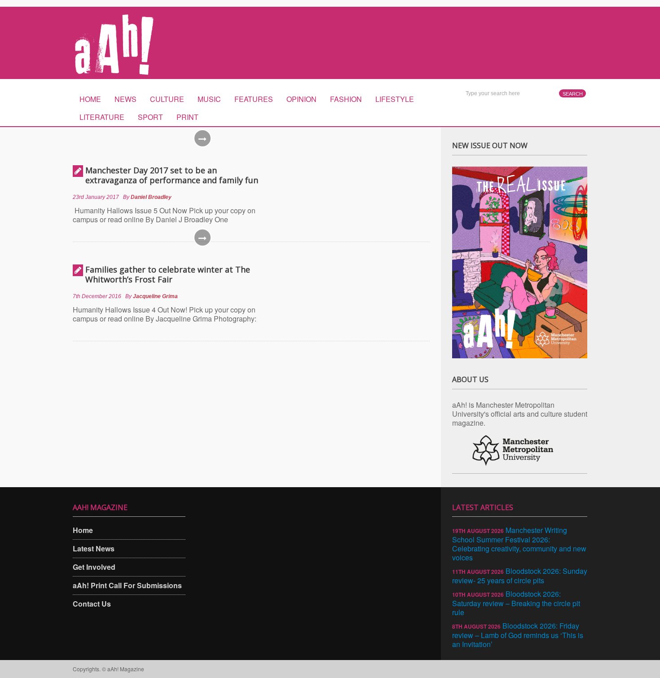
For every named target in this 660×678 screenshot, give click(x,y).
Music (209, 99)
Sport (150, 117)
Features (253, 99)
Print (187, 117)
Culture (167, 99)
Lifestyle (394, 99)
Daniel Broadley (151, 197)
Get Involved (94, 567)
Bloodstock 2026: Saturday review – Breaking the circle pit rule (516, 603)
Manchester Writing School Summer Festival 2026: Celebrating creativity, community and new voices (519, 544)
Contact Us (92, 604)
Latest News (93, 548)
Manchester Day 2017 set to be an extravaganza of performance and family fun (171, 175)
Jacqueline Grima (155, 296)
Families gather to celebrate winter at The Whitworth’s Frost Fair (167, 274)
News (125, 99)
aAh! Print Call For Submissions (127, 585)
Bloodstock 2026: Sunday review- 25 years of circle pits (519, 576)
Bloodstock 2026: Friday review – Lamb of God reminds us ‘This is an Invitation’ (517, 635)
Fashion (346, 99)
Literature (101, 117)
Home (90, 99)
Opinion (301, 99)
